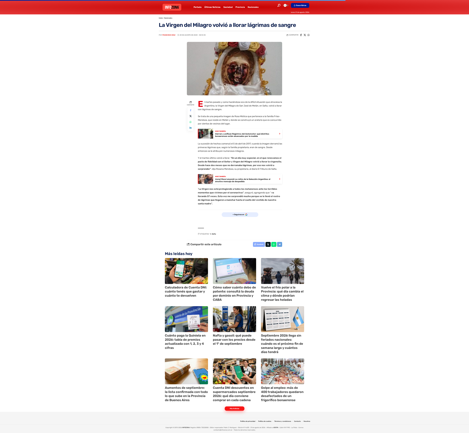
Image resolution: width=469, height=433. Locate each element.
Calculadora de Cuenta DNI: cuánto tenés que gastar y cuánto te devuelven (186, 292)
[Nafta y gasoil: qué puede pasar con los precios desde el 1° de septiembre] (234, 319)
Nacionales (168, 18)
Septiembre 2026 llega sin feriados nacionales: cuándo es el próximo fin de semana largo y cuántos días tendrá (282, 344)
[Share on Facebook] (301, 35)
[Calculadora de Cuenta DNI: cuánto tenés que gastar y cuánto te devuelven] (186, 271)
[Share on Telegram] (279, 244)
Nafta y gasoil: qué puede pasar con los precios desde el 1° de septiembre (234, 340)
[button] (278, 5)
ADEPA (275, 427)
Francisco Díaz (168, 35)
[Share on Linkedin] (190, 128)
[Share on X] (304, 35)
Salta (214, 234)
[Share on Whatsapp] (308, 35)
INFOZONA (186, 427)
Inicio (161, 18)
